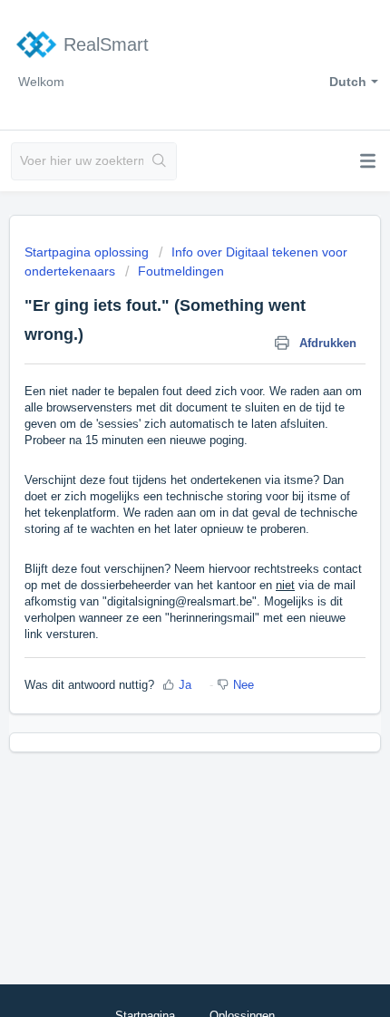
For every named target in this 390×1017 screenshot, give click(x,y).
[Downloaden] (161, 496)
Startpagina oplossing (88, 252)
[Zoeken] (159, 161)
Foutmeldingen (181, 271)
